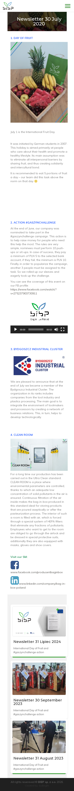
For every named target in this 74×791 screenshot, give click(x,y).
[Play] (16, 329)
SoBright (44, 785)
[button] (39, 317)
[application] (39, 317)
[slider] (35, 329)
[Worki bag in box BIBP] (8, 6)
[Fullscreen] (63, 329)
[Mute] (56, 329)
